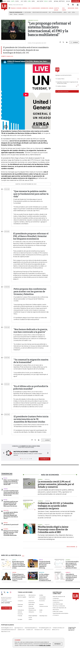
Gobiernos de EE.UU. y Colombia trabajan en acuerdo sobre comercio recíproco (55, 506)
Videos (30, 619)
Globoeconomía (43, 606)
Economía (42, 600)
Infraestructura (32, 610)
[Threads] (2, 594)
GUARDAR (75, 42)
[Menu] (9, 8)
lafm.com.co (47, 629)
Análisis (6, 522)
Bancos (41, 559)
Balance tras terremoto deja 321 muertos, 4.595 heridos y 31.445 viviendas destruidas (11, 533)
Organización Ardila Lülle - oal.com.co (72, 629)
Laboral (6, 488)
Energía (14, 559)
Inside (40, 610)
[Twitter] (63, 42)
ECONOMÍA (19, 8)
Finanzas (20, 606)
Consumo (20, 600)
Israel (65, 12)
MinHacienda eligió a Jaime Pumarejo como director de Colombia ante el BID (53, 529)
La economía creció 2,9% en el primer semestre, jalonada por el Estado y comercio (56, 484)
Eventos (41, 604)
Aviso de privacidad (58, 603)
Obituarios (31, 611)
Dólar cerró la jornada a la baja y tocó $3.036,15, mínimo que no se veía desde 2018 (11, 482)
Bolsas (5, 477)
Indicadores (21, 610)
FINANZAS (13, 8)
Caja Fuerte (32, 596)
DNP (50, 12)
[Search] (68, 4)
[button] (3, 453)
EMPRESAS (24, 8)
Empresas (20, 604)
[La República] (4, 9)
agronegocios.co (18, 627)
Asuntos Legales (22, 596)
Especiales (31, 604)
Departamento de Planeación (39, 12)
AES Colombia (27, 12)
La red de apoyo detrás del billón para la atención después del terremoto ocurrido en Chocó (11, 515)
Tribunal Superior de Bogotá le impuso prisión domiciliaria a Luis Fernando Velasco (18, 577)
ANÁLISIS (51, 8)
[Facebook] (2, 592)
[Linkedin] (66, 42)
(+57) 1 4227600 (5, 602)
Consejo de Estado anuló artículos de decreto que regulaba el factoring (44, 564)
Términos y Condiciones (59, 605)
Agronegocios (21, 595)
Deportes (41, 572)
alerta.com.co (55, 629)
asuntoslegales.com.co (7, 627)
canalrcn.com (21, 629)
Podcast (20, 615)
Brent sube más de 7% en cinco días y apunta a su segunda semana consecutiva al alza (18, 564)
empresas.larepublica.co (31, 627)
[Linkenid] (8, 592)
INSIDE (76, 8)
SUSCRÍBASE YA (44, 458)
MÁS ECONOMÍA (71, 546)
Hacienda (6, 528)
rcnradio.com (29, 629)
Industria (6, 510)
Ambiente (68, 572)
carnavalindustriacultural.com (8, 629)
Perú (11, 14)
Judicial (14, 572)
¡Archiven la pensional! (11, 524)
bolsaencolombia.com (58, 627)
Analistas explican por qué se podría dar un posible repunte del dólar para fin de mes (11, 504)
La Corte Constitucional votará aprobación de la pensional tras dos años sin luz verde (11, 493)
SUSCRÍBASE (75, 1)
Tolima (15, 14)
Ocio (40, 611)
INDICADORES (71, 8)
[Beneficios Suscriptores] (73, 5)
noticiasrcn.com (38, 629)
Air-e (69, 12)
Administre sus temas (62, 91)
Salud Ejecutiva (43, 615)
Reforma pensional (57, 12)
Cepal (73, 12)
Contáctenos (56, 602)
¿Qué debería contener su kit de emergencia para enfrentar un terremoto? (71, 577)
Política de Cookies (45, 645)
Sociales (20, 619)
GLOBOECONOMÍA (35, 8)
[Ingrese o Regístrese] (77, 5)
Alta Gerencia (32, 595)
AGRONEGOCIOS (44, 8)
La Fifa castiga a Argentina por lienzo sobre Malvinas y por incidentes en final (45, 577)
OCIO (29, 8)
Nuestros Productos (58, 600)
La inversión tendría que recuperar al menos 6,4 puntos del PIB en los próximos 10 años (72, 564)
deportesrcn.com (5, 631)
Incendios (21, 14)
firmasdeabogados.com (45, 627)
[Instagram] (11, 592)
